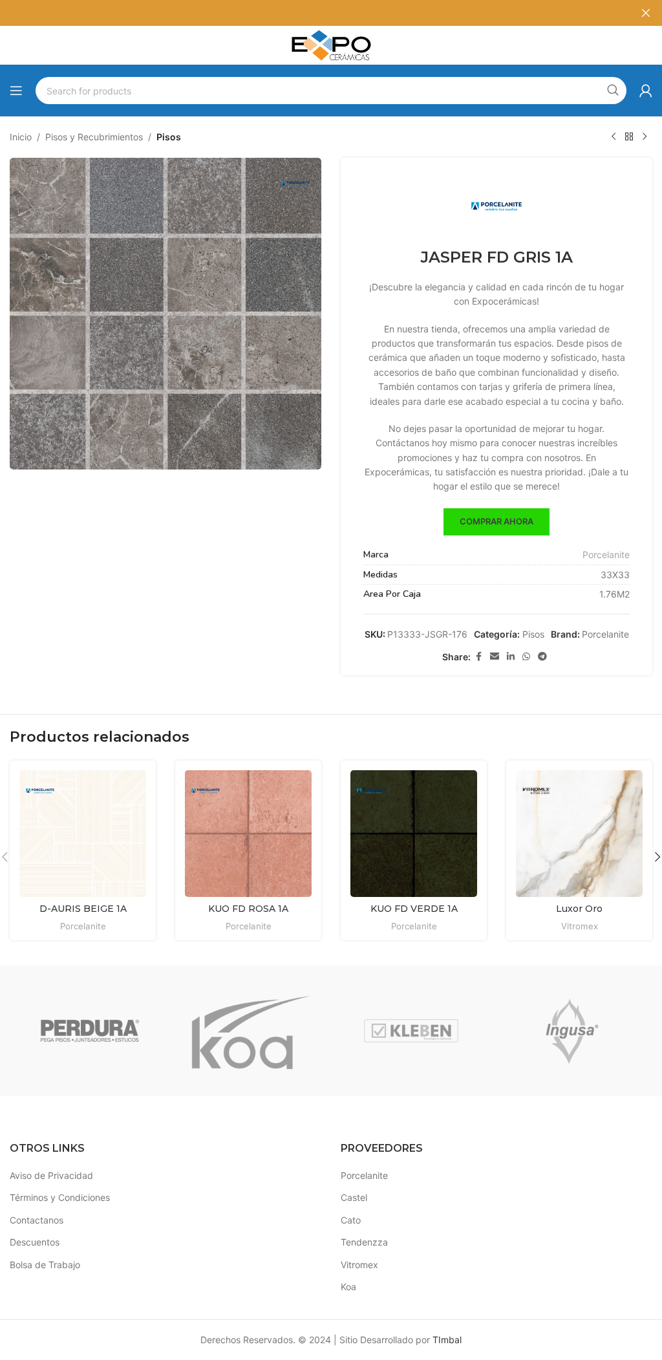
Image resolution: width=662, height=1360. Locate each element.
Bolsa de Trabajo (45, 1264)
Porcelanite (606, 554)
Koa (348, 1286)
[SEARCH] (612, 90)
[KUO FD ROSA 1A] (248, 833)
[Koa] (250, 1031)
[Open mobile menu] (16, 90)
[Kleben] (411, 1031)
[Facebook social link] (478, 656)
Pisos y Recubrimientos (94, 136)
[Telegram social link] (542, 656)
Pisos (168, 136)
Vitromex (579, 926)
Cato (351, 1219)
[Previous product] (613, 137)
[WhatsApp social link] (526, 656)
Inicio (21, 136)
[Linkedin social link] (510, 656)
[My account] (646, 90)
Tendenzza (364, 1241)
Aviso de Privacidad (51, 1175)
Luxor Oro (579, 908)
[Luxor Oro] (579, 833)
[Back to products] (629, 137)
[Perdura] (90, 1031)
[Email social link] (494, 656)
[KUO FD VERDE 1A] (413, 833)
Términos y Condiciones (60, 1197)
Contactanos (36, 1219)
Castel (354, 1197)
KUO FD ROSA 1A (248, 908)
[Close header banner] (646, 13)
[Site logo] (331, 44)
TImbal (447, 1339)
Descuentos (34, 1241)
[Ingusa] (571, 1031)
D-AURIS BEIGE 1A (83, 908)
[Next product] (644, 137)
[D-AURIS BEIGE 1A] (82, 833)
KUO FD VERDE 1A (414, 908)
